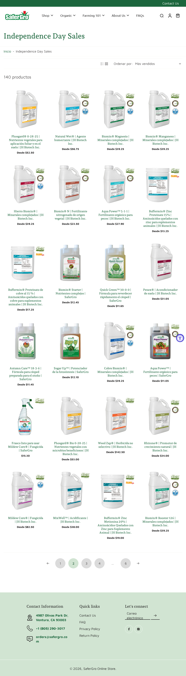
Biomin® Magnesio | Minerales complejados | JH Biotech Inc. (115, 140)
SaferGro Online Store (99, 669)
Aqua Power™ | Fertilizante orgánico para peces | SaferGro (160, 372)
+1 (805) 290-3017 (50, 628)
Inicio (7, 51)
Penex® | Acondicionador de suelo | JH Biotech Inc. (160, 291)
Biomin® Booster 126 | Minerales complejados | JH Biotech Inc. (160, 521)
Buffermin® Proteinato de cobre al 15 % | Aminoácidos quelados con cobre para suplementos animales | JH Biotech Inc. (25, 297)
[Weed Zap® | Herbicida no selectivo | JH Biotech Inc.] (116, 416)
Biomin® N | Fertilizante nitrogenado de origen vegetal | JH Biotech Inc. (70, 215)
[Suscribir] (155, 616)
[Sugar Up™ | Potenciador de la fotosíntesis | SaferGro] (71, 341)
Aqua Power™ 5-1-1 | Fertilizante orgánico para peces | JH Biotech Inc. (115, 215)
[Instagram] (138, 629)
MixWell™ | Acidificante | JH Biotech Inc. (70, 519)
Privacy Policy (89, 629)
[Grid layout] (106, 63)
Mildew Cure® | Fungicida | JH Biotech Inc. (25, 519)
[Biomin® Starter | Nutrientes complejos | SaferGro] (71, 262)
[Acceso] (170, 15)
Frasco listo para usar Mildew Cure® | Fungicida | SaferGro (25, 446)
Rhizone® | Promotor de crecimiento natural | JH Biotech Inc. (160, 446)
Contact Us (170, 3)
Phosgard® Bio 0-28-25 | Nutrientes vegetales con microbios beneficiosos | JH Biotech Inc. (70, 448)
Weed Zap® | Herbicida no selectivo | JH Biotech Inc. (115, 444)
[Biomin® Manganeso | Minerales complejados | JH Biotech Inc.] (161, 109)
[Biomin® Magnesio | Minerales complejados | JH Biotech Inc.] (116, 109)
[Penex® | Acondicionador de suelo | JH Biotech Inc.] (161, 262)
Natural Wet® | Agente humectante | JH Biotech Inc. (70, 140)
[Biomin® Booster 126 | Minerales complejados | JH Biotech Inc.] (161, 491)
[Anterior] (48, 563)
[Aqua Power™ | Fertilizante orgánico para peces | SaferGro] (161, 341)
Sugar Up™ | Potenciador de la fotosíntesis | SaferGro (70, 370)
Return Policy (89, 635)
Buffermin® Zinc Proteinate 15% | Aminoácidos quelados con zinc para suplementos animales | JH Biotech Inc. (160, 219)
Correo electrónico (135, 615)
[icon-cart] (178, 15)
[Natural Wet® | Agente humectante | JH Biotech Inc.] (71, 109)
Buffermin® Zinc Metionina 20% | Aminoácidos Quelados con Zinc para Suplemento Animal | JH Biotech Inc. (116, 525)
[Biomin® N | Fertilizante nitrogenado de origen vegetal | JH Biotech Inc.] (71, 184)
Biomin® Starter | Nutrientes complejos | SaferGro (71, 293)
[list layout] (102, 63)
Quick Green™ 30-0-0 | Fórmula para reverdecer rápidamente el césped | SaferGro (115, 295)
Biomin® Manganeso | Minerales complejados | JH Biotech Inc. (160, 140)
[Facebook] (129, 629)
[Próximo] (138, 563)
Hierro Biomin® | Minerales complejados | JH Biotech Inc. (25, 215)
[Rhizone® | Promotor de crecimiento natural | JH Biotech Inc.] (161, 416)
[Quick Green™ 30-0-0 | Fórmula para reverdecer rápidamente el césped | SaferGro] (116, 262)
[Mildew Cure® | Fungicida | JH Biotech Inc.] (26, 491)
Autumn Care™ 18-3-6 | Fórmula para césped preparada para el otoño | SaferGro (25, 374)
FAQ (82, 622)
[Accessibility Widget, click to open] (180, 338)
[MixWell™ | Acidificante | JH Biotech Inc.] (71, 491)
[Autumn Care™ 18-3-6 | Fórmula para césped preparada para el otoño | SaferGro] (26, 341)
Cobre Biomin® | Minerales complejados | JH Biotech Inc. (115, 372)
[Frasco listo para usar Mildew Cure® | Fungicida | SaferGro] (26, 416)
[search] (162, 15)
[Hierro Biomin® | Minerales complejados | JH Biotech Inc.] (26, 184)
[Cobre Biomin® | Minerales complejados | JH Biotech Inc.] (116, 341)
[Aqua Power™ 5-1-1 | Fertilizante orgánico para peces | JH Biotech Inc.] (116, 184)
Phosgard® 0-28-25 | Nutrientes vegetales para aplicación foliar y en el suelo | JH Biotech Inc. (25, 142)
